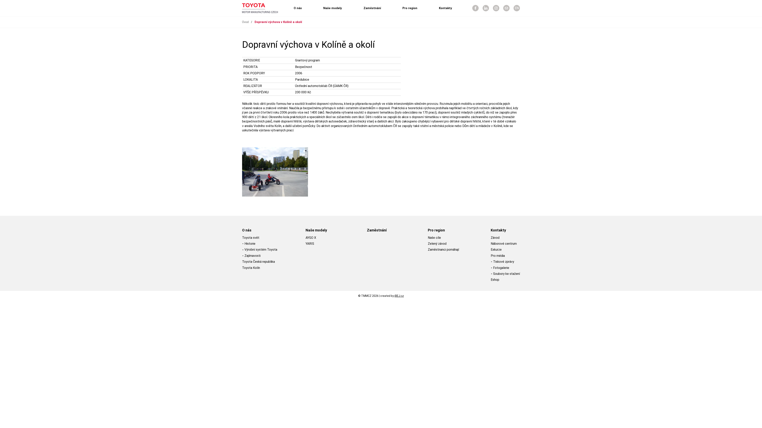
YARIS (310, 244)
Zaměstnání (372, 8)
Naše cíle (434, 238)
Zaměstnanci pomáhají (443, 249)
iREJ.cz (399, 295)
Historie (249, 244)
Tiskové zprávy (503, 262)
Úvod (245, 22)
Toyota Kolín (251, 268)
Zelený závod (437, 244)
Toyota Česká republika (258, 262)
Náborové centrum (504, 244)
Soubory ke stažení (506, 274)
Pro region (409, 8)
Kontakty (445, 8)
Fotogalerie (501, 268)
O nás (298, 8)
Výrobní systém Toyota (260, 249)
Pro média (498, 256)
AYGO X (311, 238)
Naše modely (332, 8)
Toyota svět (250, 238)
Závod (495, 238)
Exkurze (496, 249)
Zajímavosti (252, 256)
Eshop (495, 280)
